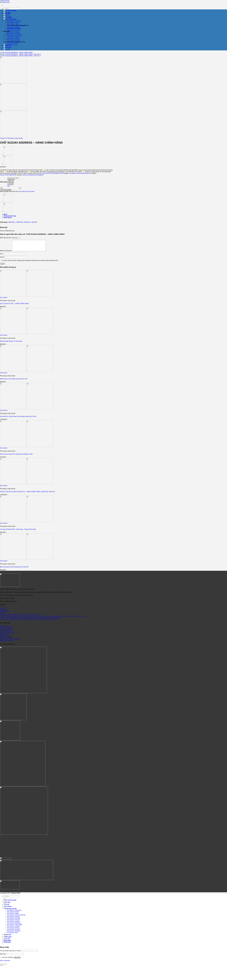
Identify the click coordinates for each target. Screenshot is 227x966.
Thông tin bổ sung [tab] (10, 216)
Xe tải (7, 15)
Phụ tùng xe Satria (13, 24)
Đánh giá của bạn (6, 237)
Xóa (8, 186)
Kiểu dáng (3, 182)
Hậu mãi (8, 45)
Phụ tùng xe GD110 (13, 38)
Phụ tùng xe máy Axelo (14, 21)
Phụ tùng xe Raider (13, 912)
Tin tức (7, 49)
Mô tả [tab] (5, 214)
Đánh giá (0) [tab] (8, 217)
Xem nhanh (3, 297)
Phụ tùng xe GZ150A (13, 29)
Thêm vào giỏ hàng (6, 189)
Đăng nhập (17, 957)
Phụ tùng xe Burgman (14, 33)
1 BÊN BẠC (11, 222)
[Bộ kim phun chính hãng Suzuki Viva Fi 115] (26, 371)
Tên (1, 254)
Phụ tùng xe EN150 (13, 27)
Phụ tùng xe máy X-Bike (14, 35)
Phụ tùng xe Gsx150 (13, 40)
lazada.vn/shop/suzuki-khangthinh (33, 175)
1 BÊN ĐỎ (19, 222)
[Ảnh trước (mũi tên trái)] (0, 965)
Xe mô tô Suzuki (10, 10)
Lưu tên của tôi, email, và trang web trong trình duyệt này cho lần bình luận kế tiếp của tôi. (30, 260)
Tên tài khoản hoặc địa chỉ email (10, 950)
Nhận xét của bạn (6, 250)
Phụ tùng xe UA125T (13, 37)
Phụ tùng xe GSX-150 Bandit (16, 25)
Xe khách (8, 906)
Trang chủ (3, 138)
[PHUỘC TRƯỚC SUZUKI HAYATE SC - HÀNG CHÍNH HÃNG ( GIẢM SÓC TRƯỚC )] (26, 484)
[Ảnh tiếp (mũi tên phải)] (2, 965)
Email (2, 257)
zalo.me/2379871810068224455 (52, 173)
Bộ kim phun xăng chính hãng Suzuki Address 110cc (16, 454)
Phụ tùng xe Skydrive (13, 41)
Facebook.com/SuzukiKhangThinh (80, 173)
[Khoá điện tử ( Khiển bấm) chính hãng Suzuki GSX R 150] (26, 409)
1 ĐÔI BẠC (26, 222)
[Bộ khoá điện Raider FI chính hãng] (26, 333)
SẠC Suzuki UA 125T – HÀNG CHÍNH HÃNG (14, 303)
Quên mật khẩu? (5, 960)
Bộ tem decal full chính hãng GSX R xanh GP (14, 567)
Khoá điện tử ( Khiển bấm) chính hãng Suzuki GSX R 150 (18, 416)
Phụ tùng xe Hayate (13, 32)
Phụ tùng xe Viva (12, 43)
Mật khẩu (3, 954)
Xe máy (7, 13)
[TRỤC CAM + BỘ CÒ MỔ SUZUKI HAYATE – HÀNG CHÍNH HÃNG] (8, 154)
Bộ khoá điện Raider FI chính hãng (11, 341)
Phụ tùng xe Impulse (13, 30)
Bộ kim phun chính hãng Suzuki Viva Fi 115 (13, 379)
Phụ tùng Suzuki (10, 908)
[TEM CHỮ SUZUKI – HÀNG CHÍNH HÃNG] (8, 164)
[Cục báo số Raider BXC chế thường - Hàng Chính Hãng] (26, 521)
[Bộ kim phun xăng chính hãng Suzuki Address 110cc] (26, 446)
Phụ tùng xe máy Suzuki (15, 138)
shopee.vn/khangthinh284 (8, 175)
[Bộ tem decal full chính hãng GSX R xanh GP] (26, 559)
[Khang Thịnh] (5, 1)
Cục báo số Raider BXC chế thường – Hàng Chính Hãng (18, 529)
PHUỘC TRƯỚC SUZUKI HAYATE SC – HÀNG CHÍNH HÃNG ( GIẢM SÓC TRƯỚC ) (27, 491)
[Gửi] (4, 898)
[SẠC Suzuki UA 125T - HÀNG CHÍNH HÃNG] (26, 296)
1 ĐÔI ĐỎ (34, 222)
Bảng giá (8, 47)
